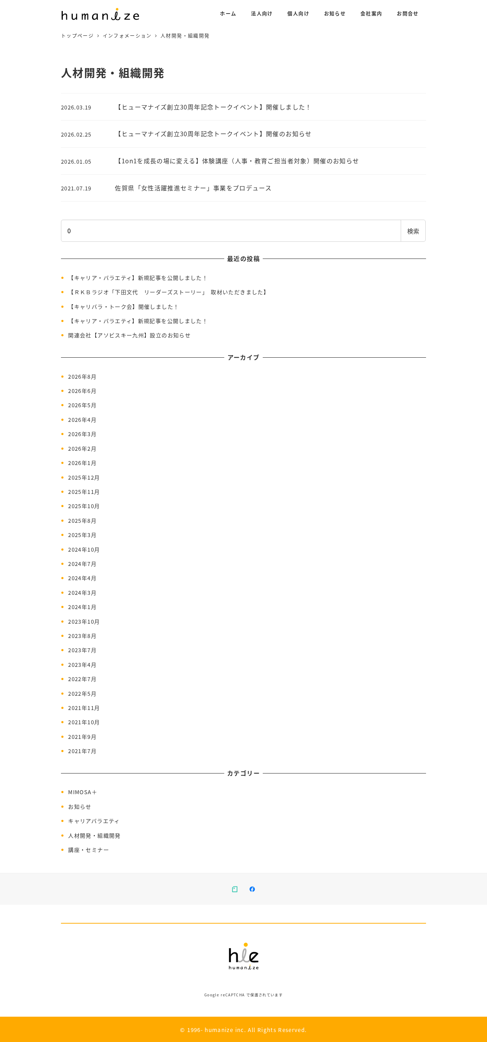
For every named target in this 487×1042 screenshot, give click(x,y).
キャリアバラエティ (94, 820)
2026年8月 (82, 376)
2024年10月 (84, 549)
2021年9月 (82, 736)
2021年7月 (82, 751)
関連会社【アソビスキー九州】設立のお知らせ (129, 335)
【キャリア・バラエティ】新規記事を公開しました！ (138, 277)
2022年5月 (82, 693)
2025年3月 (82, 534)
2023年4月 (82, 664)
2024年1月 (82, 607)
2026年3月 (82, 434)
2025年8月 (82, 520)
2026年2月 (82, 448)
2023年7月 (82, 650)
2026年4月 (82, 419)
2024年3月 (82, 592)
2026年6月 (82, 390)
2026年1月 (82, 462)
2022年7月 (82, 679)
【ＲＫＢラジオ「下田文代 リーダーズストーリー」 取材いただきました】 (168, 292)
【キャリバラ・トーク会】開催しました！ (123, 306)
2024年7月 (82, 563)
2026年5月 (82, 405)
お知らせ (79, 806)
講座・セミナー (88, 849)
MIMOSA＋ (82, 792)
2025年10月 (84, 506)
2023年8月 (82, 635)
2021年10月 (84, 722)
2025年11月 (84, 491)
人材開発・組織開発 (94, 835)
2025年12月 (84, 477)
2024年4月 (82, 578)
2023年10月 (84, 621)
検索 (413, 230)
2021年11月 (84, 707)
